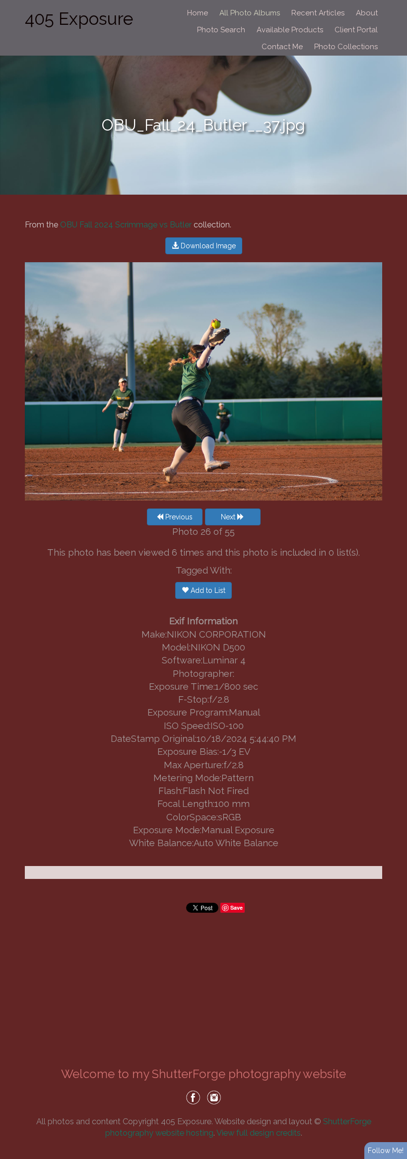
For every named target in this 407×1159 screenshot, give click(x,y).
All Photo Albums (249, 12)
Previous (178, 517)
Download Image (207, 246)
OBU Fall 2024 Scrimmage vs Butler (126, 224)
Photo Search (221, 29)
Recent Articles (317, 12)
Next (229, 517)
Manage (394, 4)
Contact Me (282, 46)
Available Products (290, 29)
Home (197, 12)
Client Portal (356, 29)
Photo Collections (346, 46)
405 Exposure (79, 18)
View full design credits (258, 1133)
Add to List (207, 590)
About (367, 12)
